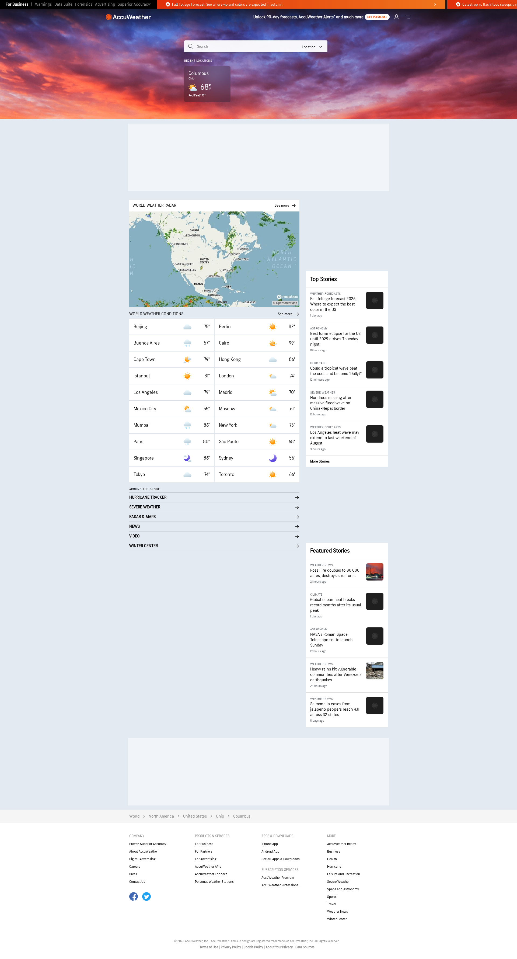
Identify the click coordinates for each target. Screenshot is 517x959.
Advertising (105, 4)
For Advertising (205, 859)
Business (333, 851)
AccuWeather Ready (341, 844)
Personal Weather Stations (214, 882)
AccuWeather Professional (280, 885)
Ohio (220, 816)
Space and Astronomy (343, 889)
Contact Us (137, 882)
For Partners (203, 851)
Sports (332, 897)
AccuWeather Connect (211, 874)
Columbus (241, 816)
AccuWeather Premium (277, 877)
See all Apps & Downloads (280, 859)
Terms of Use (209, 947)
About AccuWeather (143, 851)
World (134, 816)
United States (195, 816)
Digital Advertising (142, 859)
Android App (270, 851)
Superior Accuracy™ (134, 4)
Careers (134, 866)
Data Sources (305, 947)
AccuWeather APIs (208, 866)
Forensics (83, 4)
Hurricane (334, 866)
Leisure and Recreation (343, 874)
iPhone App (269, 844)
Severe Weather (338, 882)
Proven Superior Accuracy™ (148, 844)
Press (133, 874)
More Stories (320, 461)
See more (285, 314)
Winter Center (337, 919)
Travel (331, 904)
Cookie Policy (254, 947)
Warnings (43, 4)
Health (332, 859)
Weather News (337, 911)
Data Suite (63, 4)
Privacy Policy (231, 947)
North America (161, 816)
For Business (17, 4)
